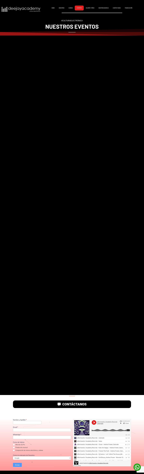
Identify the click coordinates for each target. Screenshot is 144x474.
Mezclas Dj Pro (20, 444)
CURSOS (71, 8)
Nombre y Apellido (20, 420)
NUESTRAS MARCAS (104, 8)
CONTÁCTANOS (117, 8)
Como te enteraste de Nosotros (24, 455)
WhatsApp (17, 434)
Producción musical (21, 447)
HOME (53, 8)
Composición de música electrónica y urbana (29, 450)
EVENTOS (79, 8)
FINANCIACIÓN (128, 8)
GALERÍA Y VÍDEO (90, 8)
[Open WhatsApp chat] (137, 467)
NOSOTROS (61, 8)
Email (15, 427)
